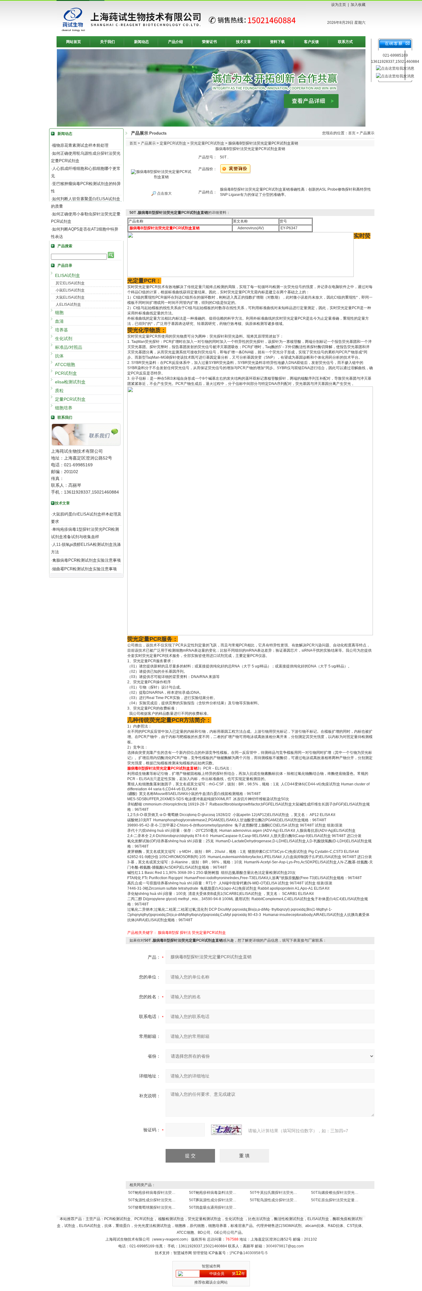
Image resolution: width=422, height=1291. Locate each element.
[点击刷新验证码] (226, 1130)
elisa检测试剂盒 (70, 381)
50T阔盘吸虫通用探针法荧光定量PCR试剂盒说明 (229, 1207)
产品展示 (148, 143)
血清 (59, 321)
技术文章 (243, 42)
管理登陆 (200, 1253)
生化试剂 (63, 338)
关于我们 (107, 42)
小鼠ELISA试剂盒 (70, 290)
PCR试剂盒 (66, 373)
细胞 (59, 312)
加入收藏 (358, 4)
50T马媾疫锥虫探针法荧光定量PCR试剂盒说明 (350, 1192)
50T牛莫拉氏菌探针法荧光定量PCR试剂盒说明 (288, 1192)
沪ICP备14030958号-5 (249, 1253)
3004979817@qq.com (285, 1246)
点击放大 (164, 193)
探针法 (185, 932)
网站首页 (73, 42)
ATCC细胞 (65, 364)
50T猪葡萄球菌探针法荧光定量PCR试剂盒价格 (167, 1207)
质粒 (59, 390)
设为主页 (338, 4)
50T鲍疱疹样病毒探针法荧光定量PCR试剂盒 (165, 1192)
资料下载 (277, 42)
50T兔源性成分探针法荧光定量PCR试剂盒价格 (167, 1200)
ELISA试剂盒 (67, 275)
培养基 (61, 329)
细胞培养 (63, 407)
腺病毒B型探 (168, 932)
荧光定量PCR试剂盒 (207, 143)
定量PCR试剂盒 (70, 399)
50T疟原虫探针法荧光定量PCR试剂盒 (342, 1200)
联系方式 (345, 42)
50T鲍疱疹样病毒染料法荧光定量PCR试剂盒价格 (229, 1192)
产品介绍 (175, 42)
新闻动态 (141, 42)
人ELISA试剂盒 (68, 304)
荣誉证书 (209, 42)
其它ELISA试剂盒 (70, 283)
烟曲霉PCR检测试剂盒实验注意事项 (84, 569)
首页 (352, 133)
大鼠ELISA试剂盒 (70, 297)
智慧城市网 (211, 1266)
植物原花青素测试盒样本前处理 (80, 145)
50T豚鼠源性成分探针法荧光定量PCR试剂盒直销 (229, 1200)
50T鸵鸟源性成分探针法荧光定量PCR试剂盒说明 (290, 1200)
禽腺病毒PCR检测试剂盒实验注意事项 (86, 560)
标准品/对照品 (68, 347)
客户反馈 (311, 42)
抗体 (59, 355)
